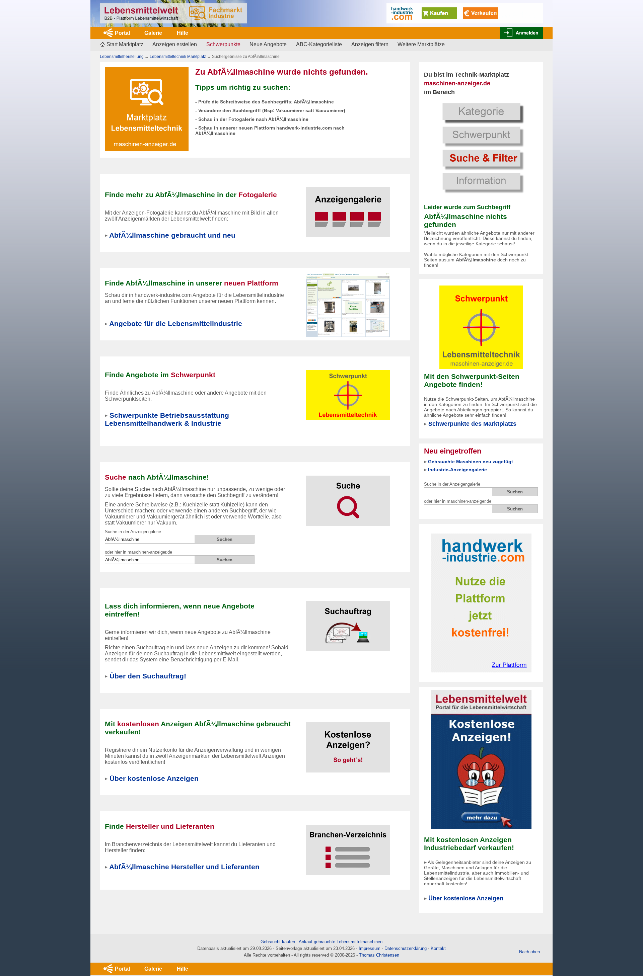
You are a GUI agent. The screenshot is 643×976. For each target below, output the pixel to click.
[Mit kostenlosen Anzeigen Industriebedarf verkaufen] (481, 759)
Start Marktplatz (124, 44)
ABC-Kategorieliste (319, 44)
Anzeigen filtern (369, 44)
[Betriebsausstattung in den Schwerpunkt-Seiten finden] (481, 327)
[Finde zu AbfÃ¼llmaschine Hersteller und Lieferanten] (348, 845)
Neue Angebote (268, 44)
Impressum (369, 948)
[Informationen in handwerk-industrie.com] (464, 13)
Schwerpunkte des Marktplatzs (472, 423)
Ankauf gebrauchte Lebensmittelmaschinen (340, 941)
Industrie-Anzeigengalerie (457, 469)
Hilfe (182, 33)
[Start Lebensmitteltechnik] (173, 13)
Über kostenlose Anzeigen (465, 898)
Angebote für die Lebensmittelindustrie (175, 323)
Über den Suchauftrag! (148, 676)
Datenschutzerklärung (405, 948)
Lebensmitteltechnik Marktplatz (178, 56)
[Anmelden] (521, 33)
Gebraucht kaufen (278, 941)
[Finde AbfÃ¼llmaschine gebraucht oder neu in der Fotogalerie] (348, 208)
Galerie (153, 33)
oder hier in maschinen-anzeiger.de (457, 501)
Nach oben (529, 951)
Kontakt (438, 948)
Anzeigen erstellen (174, 44)
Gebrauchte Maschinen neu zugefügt (470, 461)
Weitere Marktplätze (421, 44)
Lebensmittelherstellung (122, 56)
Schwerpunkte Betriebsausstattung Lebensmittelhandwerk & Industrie (167, 419)
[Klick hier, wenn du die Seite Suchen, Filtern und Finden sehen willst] (481, 147)
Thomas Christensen (379, 955)
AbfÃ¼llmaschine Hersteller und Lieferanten (184, 867)
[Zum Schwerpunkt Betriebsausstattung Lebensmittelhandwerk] (348, 391)
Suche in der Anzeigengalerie (452, 484)
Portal (122, 33)
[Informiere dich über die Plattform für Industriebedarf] (481, 602)
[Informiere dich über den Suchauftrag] (348, 622)
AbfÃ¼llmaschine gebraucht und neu (172, 235)
